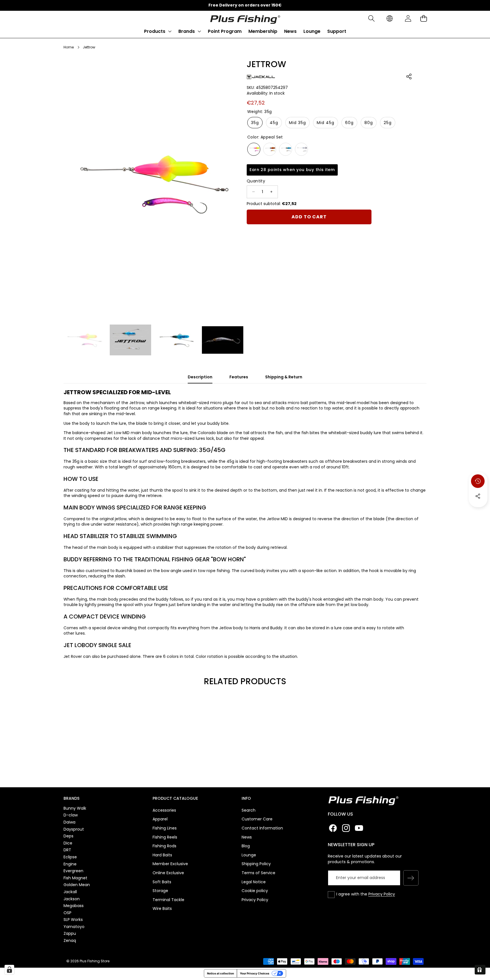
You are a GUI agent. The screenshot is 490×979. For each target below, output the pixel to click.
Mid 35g (297, 122)
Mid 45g (325, 122)
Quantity (256, 181)
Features (238, 377)
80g (368, 122)
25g (388, 122)
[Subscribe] (411, 878)
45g (274, 122)
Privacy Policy (381, 894)
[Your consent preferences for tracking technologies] (9, 969)
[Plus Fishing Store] (245, 18)
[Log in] (408, 18)
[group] (84, 340)
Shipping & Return (283, 377)
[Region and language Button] (390, 18)
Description (200, 377)
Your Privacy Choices (254, 973)
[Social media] (478, 496)
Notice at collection (220, 973)
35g (255, 122)
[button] (371, 18)
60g (349, 122)
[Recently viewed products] (478, 481)
